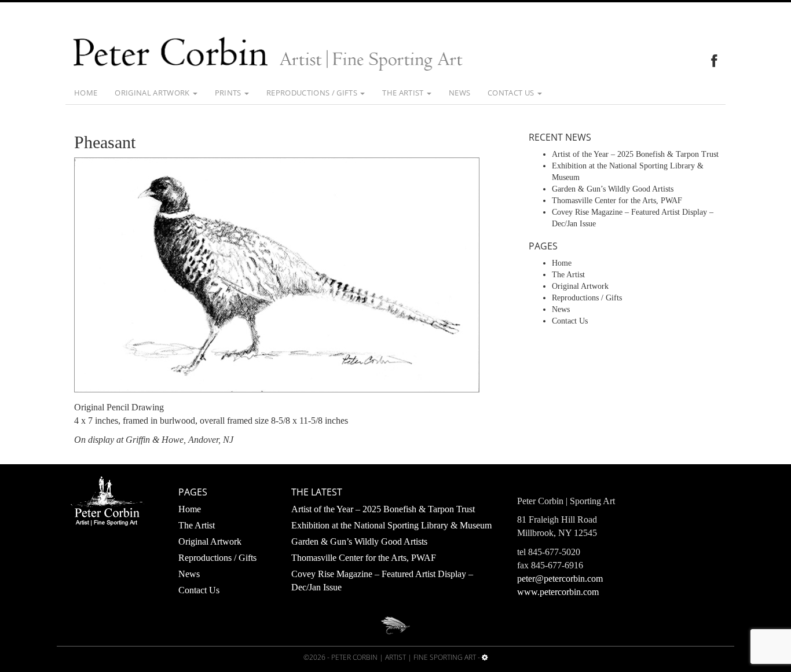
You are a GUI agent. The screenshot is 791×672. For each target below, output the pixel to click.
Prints (229, 92)
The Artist (404, 92)
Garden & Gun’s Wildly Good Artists (612, 189)
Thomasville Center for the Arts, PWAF (617, 200)
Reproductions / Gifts (312, 92)
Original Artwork (153, 92)
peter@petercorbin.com (560, 578)
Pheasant (105, 142)
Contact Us (512, 92)
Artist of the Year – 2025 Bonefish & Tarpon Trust (635, 154)
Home (85, 92)
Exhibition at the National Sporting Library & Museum (391, 525)
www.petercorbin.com (558, 592)
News (459, 92)
